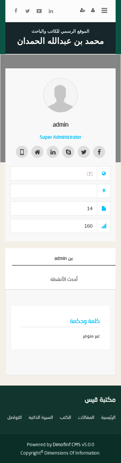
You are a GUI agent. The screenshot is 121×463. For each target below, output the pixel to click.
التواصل (14, 417)
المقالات (86, 417)
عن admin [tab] (63, 258)
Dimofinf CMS (67, 444)
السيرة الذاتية (41, 417)
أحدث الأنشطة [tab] (64, 279)
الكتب (65, 417)
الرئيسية (108, 417)
